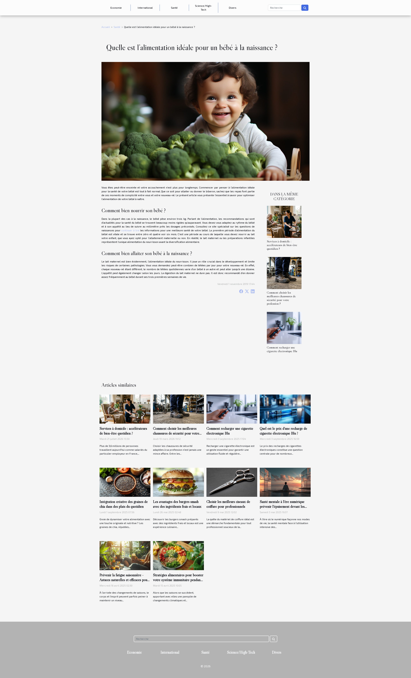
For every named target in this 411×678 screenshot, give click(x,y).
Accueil (105, 26)
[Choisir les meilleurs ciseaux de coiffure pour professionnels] (231, 481)
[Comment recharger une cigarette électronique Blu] (284, 327)
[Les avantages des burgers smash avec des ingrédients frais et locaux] (178, 481)
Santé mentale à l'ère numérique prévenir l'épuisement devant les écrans (282, 506)
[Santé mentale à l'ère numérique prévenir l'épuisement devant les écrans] (285, 481)
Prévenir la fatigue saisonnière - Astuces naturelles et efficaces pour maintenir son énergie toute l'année (124, 580)
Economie (116, 7)
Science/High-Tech (203, 7)
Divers (232, 7)
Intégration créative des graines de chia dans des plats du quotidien (124, 504)
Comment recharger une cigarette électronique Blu (282, 349)
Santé (174, 7)
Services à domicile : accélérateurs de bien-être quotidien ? (282, 245)
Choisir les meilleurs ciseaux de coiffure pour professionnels (228, 504)
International (145, 7)
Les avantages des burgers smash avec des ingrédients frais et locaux (177, 504)
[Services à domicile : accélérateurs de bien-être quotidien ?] (284, 221)
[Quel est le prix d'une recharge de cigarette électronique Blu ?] (285, 408)
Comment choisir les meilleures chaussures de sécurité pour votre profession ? (281, 298)
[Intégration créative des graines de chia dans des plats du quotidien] (125, 481)
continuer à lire (130, 230)
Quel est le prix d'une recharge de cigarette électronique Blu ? (283, 430)
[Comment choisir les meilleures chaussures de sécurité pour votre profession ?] (284, 272)
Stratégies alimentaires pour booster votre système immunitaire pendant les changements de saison (178, 580)
